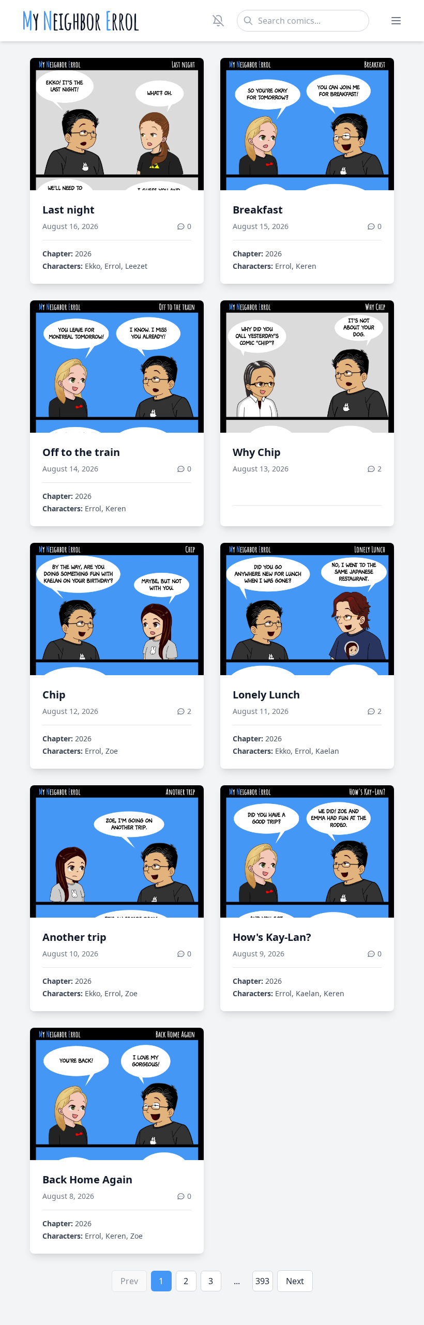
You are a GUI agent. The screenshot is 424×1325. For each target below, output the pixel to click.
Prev (129, 1281)
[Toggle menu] (396, 20)
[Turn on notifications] (218, 20)
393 (262, 1281)
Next (295, 1281)
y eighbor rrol (80, 20)
